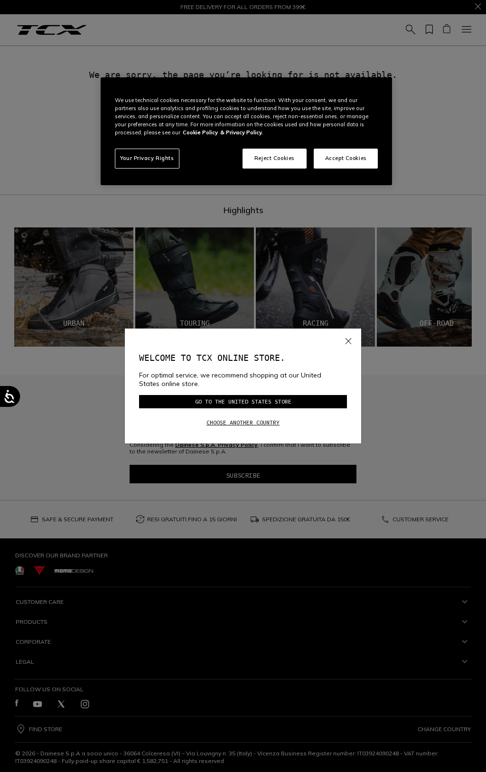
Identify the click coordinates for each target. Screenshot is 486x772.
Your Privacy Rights (147, 158)
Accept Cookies (346, 158)
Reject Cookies (274, 158)
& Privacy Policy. (241, 132)
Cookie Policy (200, 132)
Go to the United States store (243, 401)
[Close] (348, 339)
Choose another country (243, 422)
